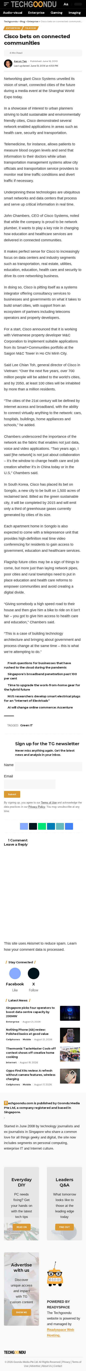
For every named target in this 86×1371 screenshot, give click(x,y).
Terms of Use (49, 802)
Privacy (66, 1362)
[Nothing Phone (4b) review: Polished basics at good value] (70, 1035)
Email (8, 776)
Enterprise (13, 28)
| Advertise (35, 1366)
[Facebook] (15, 980)
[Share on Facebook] (23, 826)
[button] (7, 4)
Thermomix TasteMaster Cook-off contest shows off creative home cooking (31, 1053)
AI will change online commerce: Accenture (40, 707)
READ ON (22, 1227)
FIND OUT (64, 1227)
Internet (11, 1062)
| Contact (57, 1366)
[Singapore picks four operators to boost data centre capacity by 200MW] (70, 1013)
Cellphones (13, 1039)
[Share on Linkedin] (50, 826)
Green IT (27, 725)
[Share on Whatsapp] (41, 826)
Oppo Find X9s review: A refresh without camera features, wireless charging (30, 1075)
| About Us (46, 1366)
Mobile (27, 1039)
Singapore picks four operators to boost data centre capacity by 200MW (30, 1012)
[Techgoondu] (33, 4)
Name (9, 765)
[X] (34, 980)
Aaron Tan (20, 61)
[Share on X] (32, 826)
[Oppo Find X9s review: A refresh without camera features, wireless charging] (70, 1076)
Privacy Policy (36, 806)
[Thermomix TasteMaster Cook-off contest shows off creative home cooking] (70, 1054)
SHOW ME (21, 1312)
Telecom (30, 28)
